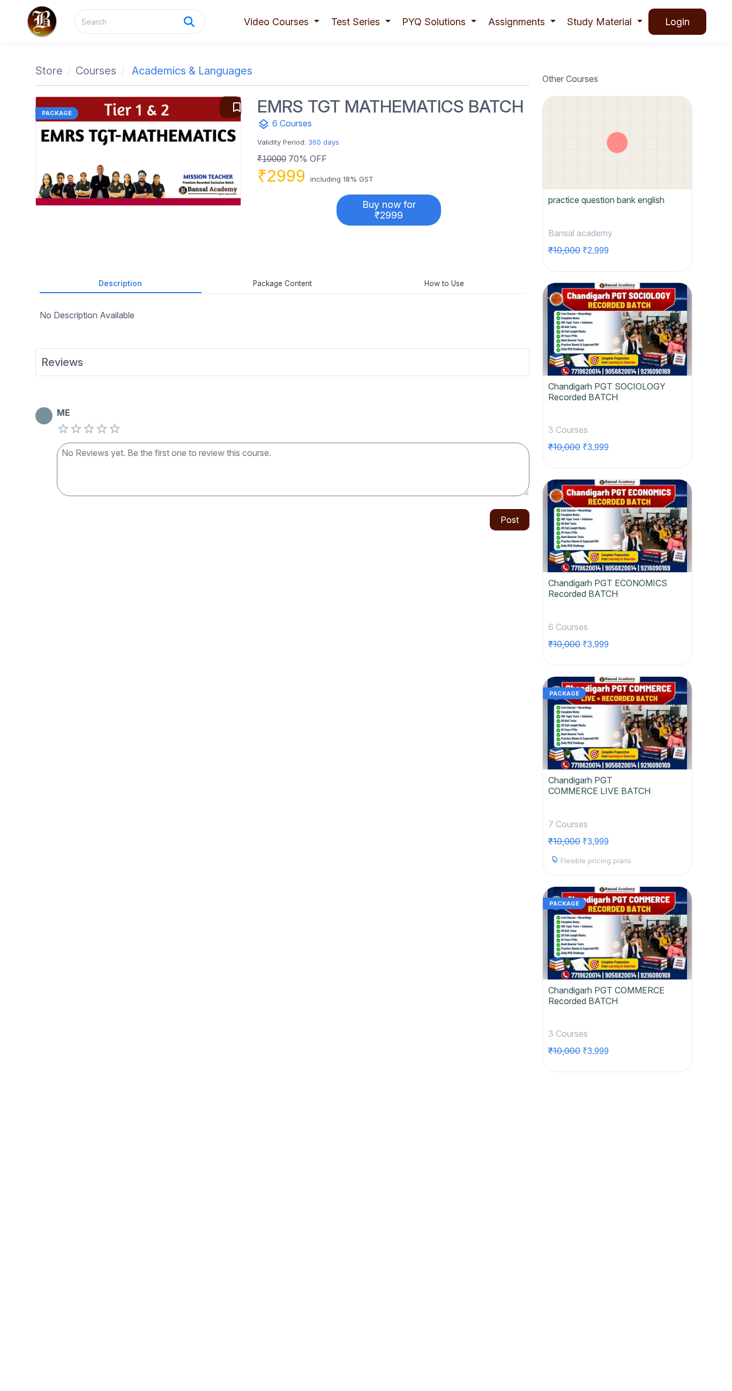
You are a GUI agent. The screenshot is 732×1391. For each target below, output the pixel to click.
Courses (96, 70)
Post (510, 519)
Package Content (282, 283)
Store (49, 70)
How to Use (444, 283)
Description (120, 283)
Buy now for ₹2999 (389, 210)
